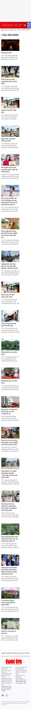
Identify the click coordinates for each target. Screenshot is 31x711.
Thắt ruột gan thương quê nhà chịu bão (8, 325)
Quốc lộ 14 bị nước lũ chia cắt (8, 632)
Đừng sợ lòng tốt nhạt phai (8, 111)
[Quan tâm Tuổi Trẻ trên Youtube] (2, 695)
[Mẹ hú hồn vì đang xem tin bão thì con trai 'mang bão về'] (10, 402)
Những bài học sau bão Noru (9, 353)
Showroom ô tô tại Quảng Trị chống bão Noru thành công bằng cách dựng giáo (9, 507)
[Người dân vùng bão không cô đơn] (10, 131)
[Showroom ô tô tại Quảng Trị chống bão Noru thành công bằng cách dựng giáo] (10, 496)
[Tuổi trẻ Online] (13, 661)
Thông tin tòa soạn (6, 686)
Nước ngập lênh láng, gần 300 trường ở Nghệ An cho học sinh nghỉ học (9, 234)
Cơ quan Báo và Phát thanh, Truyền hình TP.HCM (6, 689)
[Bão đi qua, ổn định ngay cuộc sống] (10, 287)
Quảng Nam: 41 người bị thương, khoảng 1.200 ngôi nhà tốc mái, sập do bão (9, 474)
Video (15, 29)
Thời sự (19, 29)
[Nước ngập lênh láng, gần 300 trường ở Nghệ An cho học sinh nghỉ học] (10, 223)
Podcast (5, 25)
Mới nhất (6, 29)
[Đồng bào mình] (10, 45)
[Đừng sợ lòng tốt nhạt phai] (10, 102)
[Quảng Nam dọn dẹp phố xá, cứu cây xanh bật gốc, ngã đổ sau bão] (10, 256)
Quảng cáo (20, 25)
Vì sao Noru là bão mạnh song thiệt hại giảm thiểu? (8, 603)
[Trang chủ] (2, 29)
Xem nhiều (10, 29)
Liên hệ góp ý (19, 683)
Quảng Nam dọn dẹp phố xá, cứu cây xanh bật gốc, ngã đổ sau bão (9, 266)
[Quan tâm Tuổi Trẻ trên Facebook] (6, 695)
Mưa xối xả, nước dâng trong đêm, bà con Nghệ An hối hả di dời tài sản (9, 442)
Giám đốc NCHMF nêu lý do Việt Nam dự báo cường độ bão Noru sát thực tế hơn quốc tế (9, 201)
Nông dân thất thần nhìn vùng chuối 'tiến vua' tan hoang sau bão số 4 (9, 539)
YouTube (11, 25)
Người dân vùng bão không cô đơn (8, 140)
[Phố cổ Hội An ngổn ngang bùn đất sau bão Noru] (10, 71)
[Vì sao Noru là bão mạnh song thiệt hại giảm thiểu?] (10, 593)
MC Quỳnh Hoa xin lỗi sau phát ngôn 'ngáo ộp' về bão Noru (9, 170)
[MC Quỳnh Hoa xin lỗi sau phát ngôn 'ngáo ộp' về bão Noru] (10, 160)
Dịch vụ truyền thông (21, 680)
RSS (25, 683)
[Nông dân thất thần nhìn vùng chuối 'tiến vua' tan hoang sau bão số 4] (10, 529)
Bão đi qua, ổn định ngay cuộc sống (8, 296)
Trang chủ (4, 653)
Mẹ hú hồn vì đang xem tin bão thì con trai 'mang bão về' (9, 412)
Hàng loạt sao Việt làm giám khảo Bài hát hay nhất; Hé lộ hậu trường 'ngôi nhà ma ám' (9, 571)
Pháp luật (28, 29)
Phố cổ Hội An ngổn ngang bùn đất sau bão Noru (9, 81)
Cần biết (16, 25)
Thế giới (23, 29)
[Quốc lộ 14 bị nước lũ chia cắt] (10, 623)
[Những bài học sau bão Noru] (10, 344)
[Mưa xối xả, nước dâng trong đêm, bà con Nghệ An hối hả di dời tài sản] (10, 432)
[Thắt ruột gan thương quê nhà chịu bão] (10, 316)
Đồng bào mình (6, 53)
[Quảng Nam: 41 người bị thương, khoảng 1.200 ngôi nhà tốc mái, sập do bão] (10, 463)
